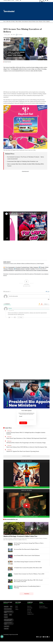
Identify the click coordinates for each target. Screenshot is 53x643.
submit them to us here (20, 270)
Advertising (29, 607)
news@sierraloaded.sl (8, 270)
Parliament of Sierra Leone (8, 623)
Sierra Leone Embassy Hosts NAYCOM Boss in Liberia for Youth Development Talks (26, 447)
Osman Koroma (7, 61)
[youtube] (42, 1)
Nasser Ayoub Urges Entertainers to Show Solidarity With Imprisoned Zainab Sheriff (26, 438)
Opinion (48, 21)
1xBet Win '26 (9, 21)
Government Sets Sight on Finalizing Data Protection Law (22, 161)
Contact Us (29, 612)
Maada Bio (6, 606)
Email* (20, 416)
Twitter (31, 267)
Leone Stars (6, 626)
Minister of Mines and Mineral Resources (26, 263)
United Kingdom (40, 263)
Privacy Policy (42, 606)
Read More (26, 593)
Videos (16, 21)
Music (13, 21)
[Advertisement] (25, 82)
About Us (29, 606)
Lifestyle (30, 21)
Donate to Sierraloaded (42, 270)
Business (34, 21)
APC (11, 606)
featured (5, 617)
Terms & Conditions (43, 607)
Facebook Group (25, 267)
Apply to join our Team (31, 270)
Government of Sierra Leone (10, 263)
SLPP (10, 614)
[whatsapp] (43, 1)
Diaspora (41, 21)
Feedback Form (30, 614)
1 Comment (19, 34)
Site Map (29, 609)
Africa (44, 21)
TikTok (46, 267)
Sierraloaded (11, 267)
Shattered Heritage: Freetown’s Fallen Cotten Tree (20, 536)
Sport (37, 21)
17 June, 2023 (7, 34)
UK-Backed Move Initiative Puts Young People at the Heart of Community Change (26, 442)
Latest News (8, 428)
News (4, 21)
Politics (19, 21)
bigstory (5, 614)
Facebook (18, 267)
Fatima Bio (6, 628)
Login (48, 291)
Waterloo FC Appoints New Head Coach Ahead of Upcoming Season (22, 451)
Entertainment (25, 21)
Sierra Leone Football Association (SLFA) (8, 620)
